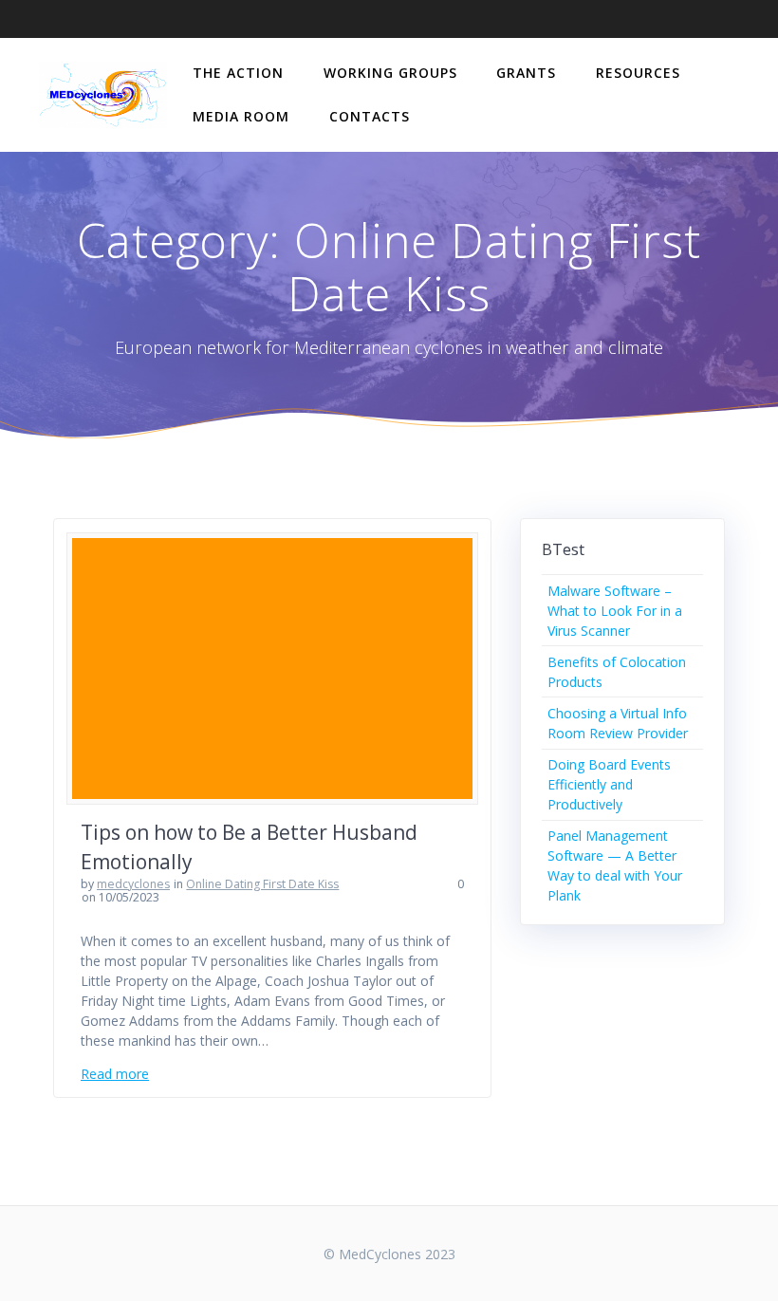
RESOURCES (638, 73)
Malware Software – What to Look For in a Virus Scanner (614, 611)
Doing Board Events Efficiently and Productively (609, 784)
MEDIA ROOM (241, 116)
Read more (115, 1074)
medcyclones (133, 884)
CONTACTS (369, 116)
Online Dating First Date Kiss (262, 884)
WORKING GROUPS (390, 73)
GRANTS (526, 73)
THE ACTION (238, 73)
